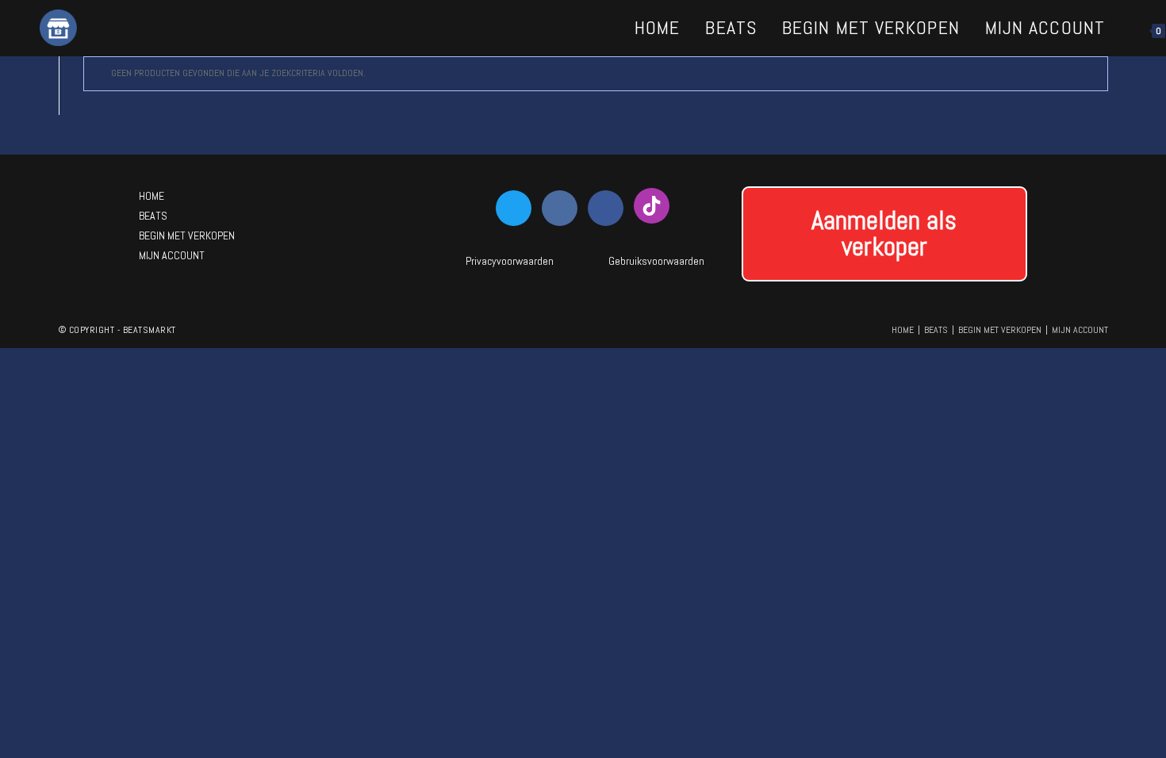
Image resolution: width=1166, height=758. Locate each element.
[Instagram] (559, 208)
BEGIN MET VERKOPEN (187, 235)
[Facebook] (605, 208)
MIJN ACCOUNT (172, 255)
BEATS (153, 216)
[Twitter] (513, 208)
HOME (151, 196)
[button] (884, 233)
